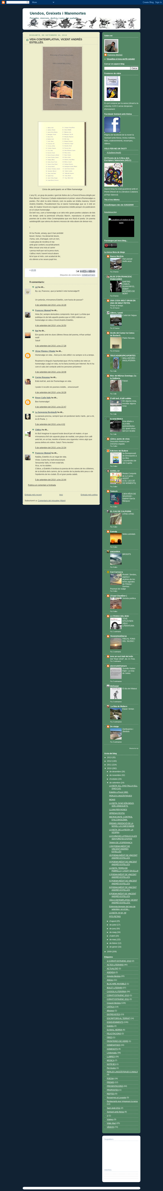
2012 (109, 761)
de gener (114, 947)
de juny (113, 929)
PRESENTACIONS (115, 1086)
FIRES (109, 1037)
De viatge (114, 726)
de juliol (113, 925)
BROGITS (126, 554)
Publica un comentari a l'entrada (42, 485)
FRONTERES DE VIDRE (117, 1041)
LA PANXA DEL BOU (119, 616)
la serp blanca (116, 419)
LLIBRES (111, 1057)
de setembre (115, 783)
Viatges (110, 1119)
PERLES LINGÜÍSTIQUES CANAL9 (122, 1072)
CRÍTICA (110, 1007)
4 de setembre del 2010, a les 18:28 (50, 392)
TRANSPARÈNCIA (118, 636)
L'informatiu (112, 1053)
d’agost (113, 921)
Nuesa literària (117, 256)
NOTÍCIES (111, 1064)
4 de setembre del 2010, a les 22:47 (50, 407)
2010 (109, 768)
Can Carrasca (116, 572)
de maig (113, 932)
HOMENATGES (88, 275)
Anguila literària (113, 976)
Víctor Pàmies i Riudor (45, 351)
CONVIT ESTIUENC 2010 (118, 995)
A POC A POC (128, 514)
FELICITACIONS (114, 1034)
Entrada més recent (33, 495)
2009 (109, 952)
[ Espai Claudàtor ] (118, 596)
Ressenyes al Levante (116, 1097)
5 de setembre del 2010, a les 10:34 (50, 448)
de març (113, 939)
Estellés (110, 1026)
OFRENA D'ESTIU (117, 813)
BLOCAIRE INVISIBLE (116, 984)
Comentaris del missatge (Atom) (52, 501)
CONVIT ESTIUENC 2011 (118, 999)
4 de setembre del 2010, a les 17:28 (50, 346)
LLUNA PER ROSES (118, 810)
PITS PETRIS (115, 916)
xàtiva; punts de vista (120, 439)
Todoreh (113, 491)
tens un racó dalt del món (121, 656)
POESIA (110, 1078)
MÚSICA (110, 1060)
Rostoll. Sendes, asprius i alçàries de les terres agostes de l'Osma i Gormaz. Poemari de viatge (123, 581)
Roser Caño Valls (43, 398)
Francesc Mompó (43, 310)
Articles (110, 980)
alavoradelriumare (118, 666)
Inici (61, 495)
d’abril (112, 936)
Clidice (38, 430)
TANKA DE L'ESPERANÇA (120, 843)
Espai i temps (128, 709)
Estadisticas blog (110, 212)
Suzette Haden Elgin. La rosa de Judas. (128, 670)
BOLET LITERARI (114, 988)
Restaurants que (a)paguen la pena (122, 1101)
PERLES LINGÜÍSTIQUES (120, 796)
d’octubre (114, 779)
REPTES (110, 1094)
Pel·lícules (111, 1068)
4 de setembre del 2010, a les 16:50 (50, 325)
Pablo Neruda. (128, 338)
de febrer (114, 943)
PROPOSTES (113, 1090)
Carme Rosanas (42, 377)
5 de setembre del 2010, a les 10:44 (50, 480)
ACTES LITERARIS (115, 965)
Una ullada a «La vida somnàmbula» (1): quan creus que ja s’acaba (128, 426)
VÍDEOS (110, 1127)
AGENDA (111, 972)
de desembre (115, 771)
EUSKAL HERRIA (114, 1030)
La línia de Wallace (118, 706)
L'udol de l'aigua (129, 315)
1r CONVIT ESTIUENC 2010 (119, 961)
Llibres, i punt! (116, 313)
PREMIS (110, 1082)
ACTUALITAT (112, 968)
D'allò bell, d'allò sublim (120, 398)
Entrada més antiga (89, 495)
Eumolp (113, 531)
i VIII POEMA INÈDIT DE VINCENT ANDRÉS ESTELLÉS (119, 849)
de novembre (115, 775)
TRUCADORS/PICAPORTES (122, 356)
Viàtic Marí (111, 1123)
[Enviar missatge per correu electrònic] (77, 271)
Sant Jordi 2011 (113, 1108)
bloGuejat (114, 686)
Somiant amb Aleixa (115, 1112)
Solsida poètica (129, 598)
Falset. (125, 381)
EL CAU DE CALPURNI (120, 511)
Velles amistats (128, 534)
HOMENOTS (112, 1049)
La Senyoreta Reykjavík (46, 412)
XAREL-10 (115, 471)
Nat (36, 331)
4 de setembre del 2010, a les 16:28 (50, 305)
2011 (109, 765)
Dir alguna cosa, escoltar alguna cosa (129, 403)
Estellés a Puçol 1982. (118, 792)
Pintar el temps (116, 306)
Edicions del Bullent (119, 451)
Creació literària (114, 1003)
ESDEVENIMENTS (115, 1022)
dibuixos (110, 1011)
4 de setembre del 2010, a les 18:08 (50, 372)
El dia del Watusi (129, 689)
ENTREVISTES (113, 1014)
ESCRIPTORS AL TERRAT (118, 1018)
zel (36, 287)
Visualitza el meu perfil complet (121, 59)
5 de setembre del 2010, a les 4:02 (50, 424)
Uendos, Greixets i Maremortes (58, 13)
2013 (109, 757)
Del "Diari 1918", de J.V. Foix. (122, 659)
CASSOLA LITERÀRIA (116, 991)
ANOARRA (115, 552)
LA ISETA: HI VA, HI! (117, 913)
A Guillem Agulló (114, 152)
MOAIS (112, 800)
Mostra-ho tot (133, 748)
